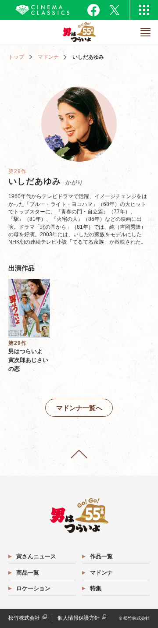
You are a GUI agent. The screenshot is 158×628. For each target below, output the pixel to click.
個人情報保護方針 (78, 618)
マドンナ (48, 57)
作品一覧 (101, 556)
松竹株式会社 (24, 618)
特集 (95, 588)
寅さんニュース (36, 556)
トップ (16, 57)
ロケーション (33, 588)
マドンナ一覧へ (79, 408)
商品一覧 (27, 572)
